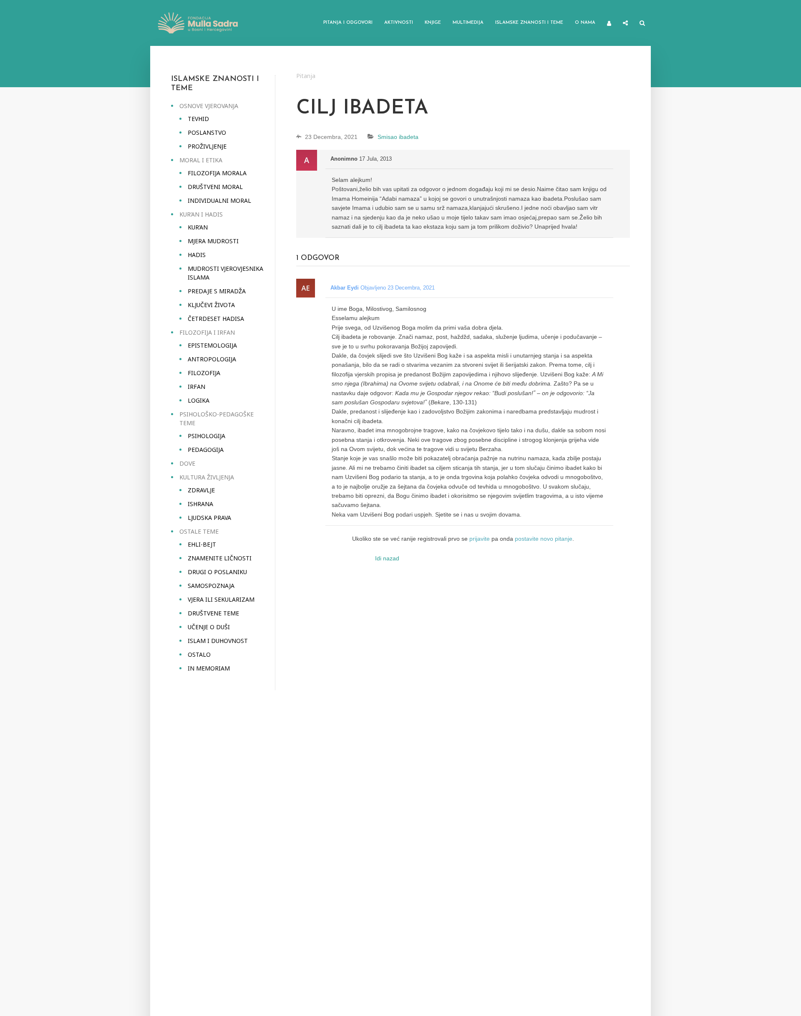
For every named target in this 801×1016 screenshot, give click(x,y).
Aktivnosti (398, 22)
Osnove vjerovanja (208, 106)
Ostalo (199, 654)
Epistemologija (212, 345)
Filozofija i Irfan (207, 332)
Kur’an (198, 227)
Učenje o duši (209, 627)
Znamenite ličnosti (220, 558)
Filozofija (204, 373)
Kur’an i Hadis (201, 214)
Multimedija (468, 22)
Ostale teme (199, 531)
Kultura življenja (206, 477)
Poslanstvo (207, 132)
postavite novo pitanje (543, 538)
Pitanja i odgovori (348, 22)
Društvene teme (213, 613)
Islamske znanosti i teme (529, 22)
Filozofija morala (217, 173)
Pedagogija (206, 450)
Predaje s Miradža (217, 291)
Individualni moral (219, 200)
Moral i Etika (200, 160)
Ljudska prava (209, 518)
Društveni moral (215, 187)
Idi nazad (387, 558)
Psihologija (206, 436)
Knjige (433, 22)
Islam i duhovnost (218, 641)
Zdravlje (201, 490)
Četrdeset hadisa (216, 319)
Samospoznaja (211, 586)
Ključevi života (211, 305)
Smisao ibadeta (398, 137)
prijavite (479, 538)
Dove (187, 463)
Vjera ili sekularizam (221, 599)
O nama (585, 22)
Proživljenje (207, 146)
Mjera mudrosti (213, 241)
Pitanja (305, 76)
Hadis (197, 255)
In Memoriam (209, 668)
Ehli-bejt (202, 544)
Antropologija (212, 359)
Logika (198, 400)
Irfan (196, 387)
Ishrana (200, 504)
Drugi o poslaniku (217, 572)
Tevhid (198, 119)
